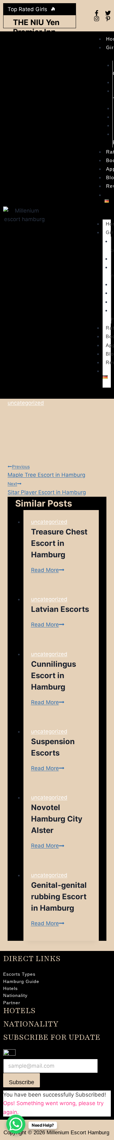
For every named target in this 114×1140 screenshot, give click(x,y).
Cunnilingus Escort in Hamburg (53, 675)
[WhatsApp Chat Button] (15, 1124)
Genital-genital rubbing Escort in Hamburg (59, 897)
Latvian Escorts (60, 609)
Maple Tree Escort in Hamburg (46, 471)
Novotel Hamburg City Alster (56, 819)
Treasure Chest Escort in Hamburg (59, 543)
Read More (47, 570)
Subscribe (21, 1082)
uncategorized (26, 403)
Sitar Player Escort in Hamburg (47, 488)
